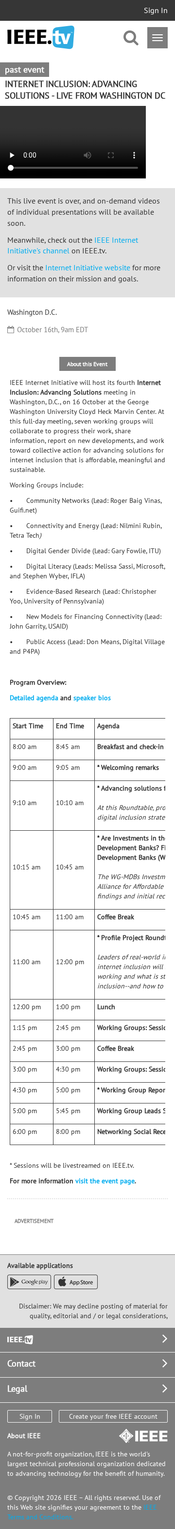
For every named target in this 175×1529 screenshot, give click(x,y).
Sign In (156, 10)
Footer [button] (19, 1338)
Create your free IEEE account (113, 1416)
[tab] (87, 364)
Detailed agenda (34, 697)
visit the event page (105, 1180)
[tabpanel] (88, 784)
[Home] (40, 37)
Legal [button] (17, 1388)
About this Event (87, 364)
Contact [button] (21, 1363)
